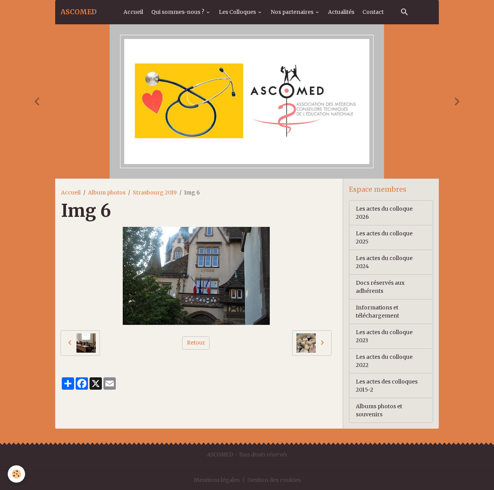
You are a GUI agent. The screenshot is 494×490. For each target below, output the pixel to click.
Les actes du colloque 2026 (384, 212)
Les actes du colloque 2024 (384, 262)
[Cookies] (16, 474)
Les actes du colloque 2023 (384, 336)
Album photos (106, 192)
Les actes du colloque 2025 (384, 237)
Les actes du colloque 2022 (384, 360)
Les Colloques (238, 11)
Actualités (341, 11)
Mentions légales (217, 479)
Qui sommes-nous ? (178, 11)
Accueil (133, 11)
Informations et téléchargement (377, 311)
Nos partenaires (293, 11)
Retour (196, 342)
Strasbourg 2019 (155, 192)
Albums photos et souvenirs (379, 410)
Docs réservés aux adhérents (380, 286)
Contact (373, 11)
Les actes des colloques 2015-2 (387, 385)
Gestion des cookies (274, 479)
